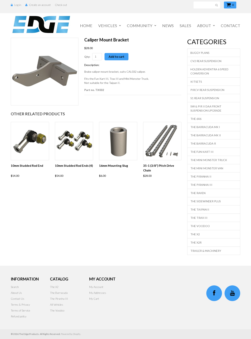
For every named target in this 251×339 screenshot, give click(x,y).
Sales (185, 25)
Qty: (87, 56)
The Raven (198, 193)
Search (15, 287)
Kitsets (196, 81)
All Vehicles (56, 304)
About (204, 25)
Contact (230, 25)
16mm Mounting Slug (113, 165)
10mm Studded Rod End (27, 165)
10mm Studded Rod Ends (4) (74, 165)
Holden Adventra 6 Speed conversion (209, 71)
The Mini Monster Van (206, 168)
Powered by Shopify (70, 334)
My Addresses (97, 292)
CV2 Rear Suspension (205, 61)
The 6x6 (195, 118)
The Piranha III (201, 184)
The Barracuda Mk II (205, 135)
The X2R (196, 242)
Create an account (40, 4)
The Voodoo (200, 226)
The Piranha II (200, 176)
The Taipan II (199, 209)
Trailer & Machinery (205, 250)
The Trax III (198, 217)
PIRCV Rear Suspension (207, 90)
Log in (17, 4)
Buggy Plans (199, 52)
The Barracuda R (203, 143)
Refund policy (18, 316)
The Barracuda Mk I (205, 127)
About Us (16, 292)
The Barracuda (59, 292)
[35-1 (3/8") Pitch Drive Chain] (162, 141)
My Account (96, 287)
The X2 (195, 234)
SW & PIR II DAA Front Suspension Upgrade (205, 108)
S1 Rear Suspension (204, 98)
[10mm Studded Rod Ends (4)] (74, 141)
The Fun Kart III (202, 151)
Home (86, 25)
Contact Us (17, 298)
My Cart (94, 298)
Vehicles (107, 25)
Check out (61, 4)
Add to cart (116, 56)
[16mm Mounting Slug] (118, 141)
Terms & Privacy (20, 304)
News (168, 25)
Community (139, 25)
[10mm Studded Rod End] (30, 141)
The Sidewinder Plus (205, 201)
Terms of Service (20, 310)
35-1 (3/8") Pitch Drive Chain (158, 168)
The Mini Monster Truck (208, 160)
